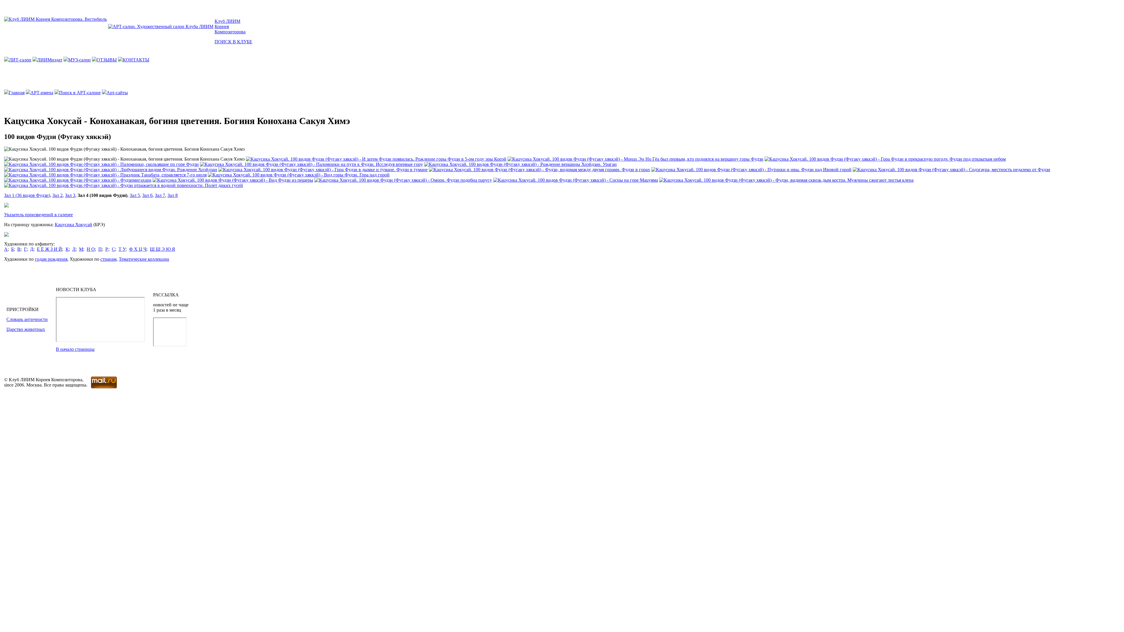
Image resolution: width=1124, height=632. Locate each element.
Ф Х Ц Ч (137, 249)
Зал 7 (160, 195)
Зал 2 (57, 195)
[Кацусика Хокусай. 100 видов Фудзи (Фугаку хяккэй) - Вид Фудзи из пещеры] (233, 180)
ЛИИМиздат (49, 59)
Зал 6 (147, 195)
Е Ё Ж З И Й (49, 249)
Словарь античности (27, 319)
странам (108, 259)
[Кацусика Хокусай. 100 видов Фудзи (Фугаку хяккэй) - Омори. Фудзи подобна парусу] (403, 180)
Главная (17, 92)
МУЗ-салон (79, 59)
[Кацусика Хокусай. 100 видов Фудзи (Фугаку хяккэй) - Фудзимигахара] (77, 180)
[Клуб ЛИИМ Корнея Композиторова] (55, 19)
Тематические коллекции (144, 259)
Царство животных (25, 329)
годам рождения (51, 259)
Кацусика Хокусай (73, 224)
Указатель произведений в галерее (38, 214)
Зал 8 (172, 195)
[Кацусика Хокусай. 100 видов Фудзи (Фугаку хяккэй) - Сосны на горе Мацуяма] (575, 180)
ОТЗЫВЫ (107, 59)
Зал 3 (70, 195)
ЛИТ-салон (20, 59)
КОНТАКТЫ (136, 59)
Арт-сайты (117, 92)
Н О (91, 249)
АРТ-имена (41, 92)
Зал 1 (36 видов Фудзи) (27, 195)
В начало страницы (75, 349)
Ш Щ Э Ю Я (162, 249)
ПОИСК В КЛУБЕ (233, 41)
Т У (122, 249)
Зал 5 (135, 195)
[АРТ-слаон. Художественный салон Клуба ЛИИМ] (160, 26)
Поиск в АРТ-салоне (80, 92)
